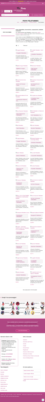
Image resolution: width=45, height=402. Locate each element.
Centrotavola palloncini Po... (21, 100)
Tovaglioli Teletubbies (21, 53)
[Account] (43, 3)
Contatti (24, 345)
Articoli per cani (3, 380)
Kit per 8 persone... (35, 184)
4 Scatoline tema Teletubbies (35, 99)
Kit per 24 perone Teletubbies (20, 202)
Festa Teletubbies (7, 32)
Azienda (24, 343)
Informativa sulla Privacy (27, 341)
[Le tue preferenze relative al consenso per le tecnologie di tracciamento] (43, 400)
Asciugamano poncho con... (36, 277)
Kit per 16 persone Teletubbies (35, 199)
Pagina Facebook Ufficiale (29, 370)
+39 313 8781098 (9, 354)
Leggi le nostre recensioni (31, 1)
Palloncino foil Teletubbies (19, 169)
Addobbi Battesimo (4, 384)
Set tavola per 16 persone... (35, 84)
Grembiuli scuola (4, 390)
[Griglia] (16, 45)
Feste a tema (3, 382)
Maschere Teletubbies (36, 246)
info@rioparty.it (8, 356)
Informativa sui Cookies (27, 353)
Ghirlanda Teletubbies (36, 142)
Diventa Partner (26, 347)
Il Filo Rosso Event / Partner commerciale (31, 355)
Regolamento (25, 349)
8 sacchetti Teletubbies (36, 155)
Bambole (2, 374)
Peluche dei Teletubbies (19, 247)
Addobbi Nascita (4, 386)
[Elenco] (18, 45)
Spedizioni (25, 339)
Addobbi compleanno (5, 376)
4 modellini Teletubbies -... (36, 55)
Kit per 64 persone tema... (20, 84)
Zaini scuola (3, 388)
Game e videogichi (4, 370)
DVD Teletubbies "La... (36, 115)
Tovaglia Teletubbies (21, 141)
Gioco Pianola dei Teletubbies (20, 114)
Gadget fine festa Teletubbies (20, 261)
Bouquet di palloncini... (36, 215)
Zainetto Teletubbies (21, 275)
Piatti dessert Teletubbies (34, 69)
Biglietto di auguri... (21, 68)
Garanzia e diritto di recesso (28, 351)
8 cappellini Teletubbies (34, 261)
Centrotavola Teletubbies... (19, 216)
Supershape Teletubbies (19, 233)
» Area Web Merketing (22, 330)
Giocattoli (2, 372)
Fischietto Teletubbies (36, 168)
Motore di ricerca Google (28, 376)
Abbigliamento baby (4, 378)
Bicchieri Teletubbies (36, 128)
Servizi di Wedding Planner (28, 357)
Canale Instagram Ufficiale (29, 373)
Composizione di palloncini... (35, 231)
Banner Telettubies (20, 155)
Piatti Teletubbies (20, 128)
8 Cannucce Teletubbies (19, 183)
